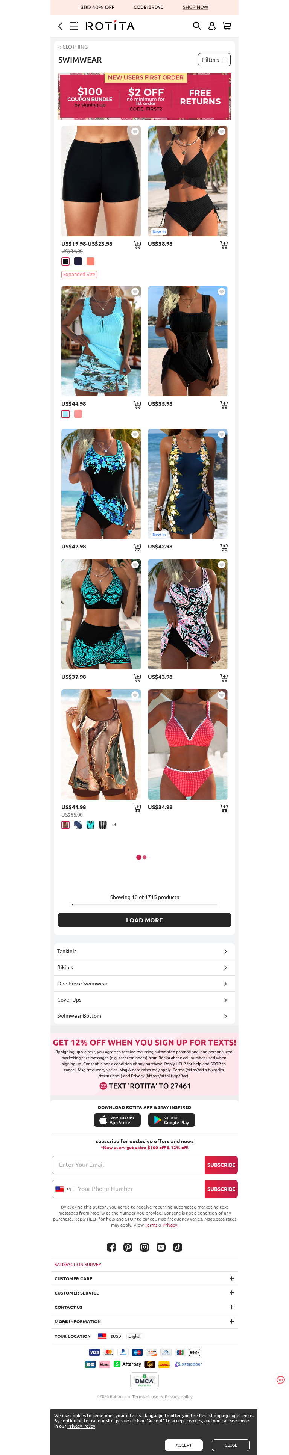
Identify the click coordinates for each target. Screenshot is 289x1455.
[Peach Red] (78, 414)
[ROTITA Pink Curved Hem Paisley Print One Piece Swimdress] (188, 614)
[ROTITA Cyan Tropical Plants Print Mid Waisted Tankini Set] (101, 341)
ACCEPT (184, 1445)
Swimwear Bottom (79, 1016)
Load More (144, 920)
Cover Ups (69, 1000)
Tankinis (66, 951)
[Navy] (78, 261)
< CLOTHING (73, 47)
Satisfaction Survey (78, 1264)
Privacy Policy (81, 1425)
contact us (68, 1307)
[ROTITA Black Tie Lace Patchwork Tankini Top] (188, 341)
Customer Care (73, 1278)
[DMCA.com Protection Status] (144, 1381)
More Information (78, 1321)
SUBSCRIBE (221, 1165)
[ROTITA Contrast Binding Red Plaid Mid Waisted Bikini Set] (188, 744)
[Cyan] (65, 414)
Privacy (170, 1224)
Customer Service (77, 1292)
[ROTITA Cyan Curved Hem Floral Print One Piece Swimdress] (101, 484)
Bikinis (65, 967)
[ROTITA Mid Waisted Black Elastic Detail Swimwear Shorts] (101, 181)
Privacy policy (179, 1396)
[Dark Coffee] (65, 825)
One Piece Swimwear (82, 984)
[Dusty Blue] (78, 825)
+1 (114, 824)
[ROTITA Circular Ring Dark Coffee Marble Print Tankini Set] (101, 744)
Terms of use (145, 1396)
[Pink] (90, 261)
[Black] (65, 261)
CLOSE (231, 1445)
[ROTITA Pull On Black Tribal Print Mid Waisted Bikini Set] (101, 614)
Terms (151, 1224)
